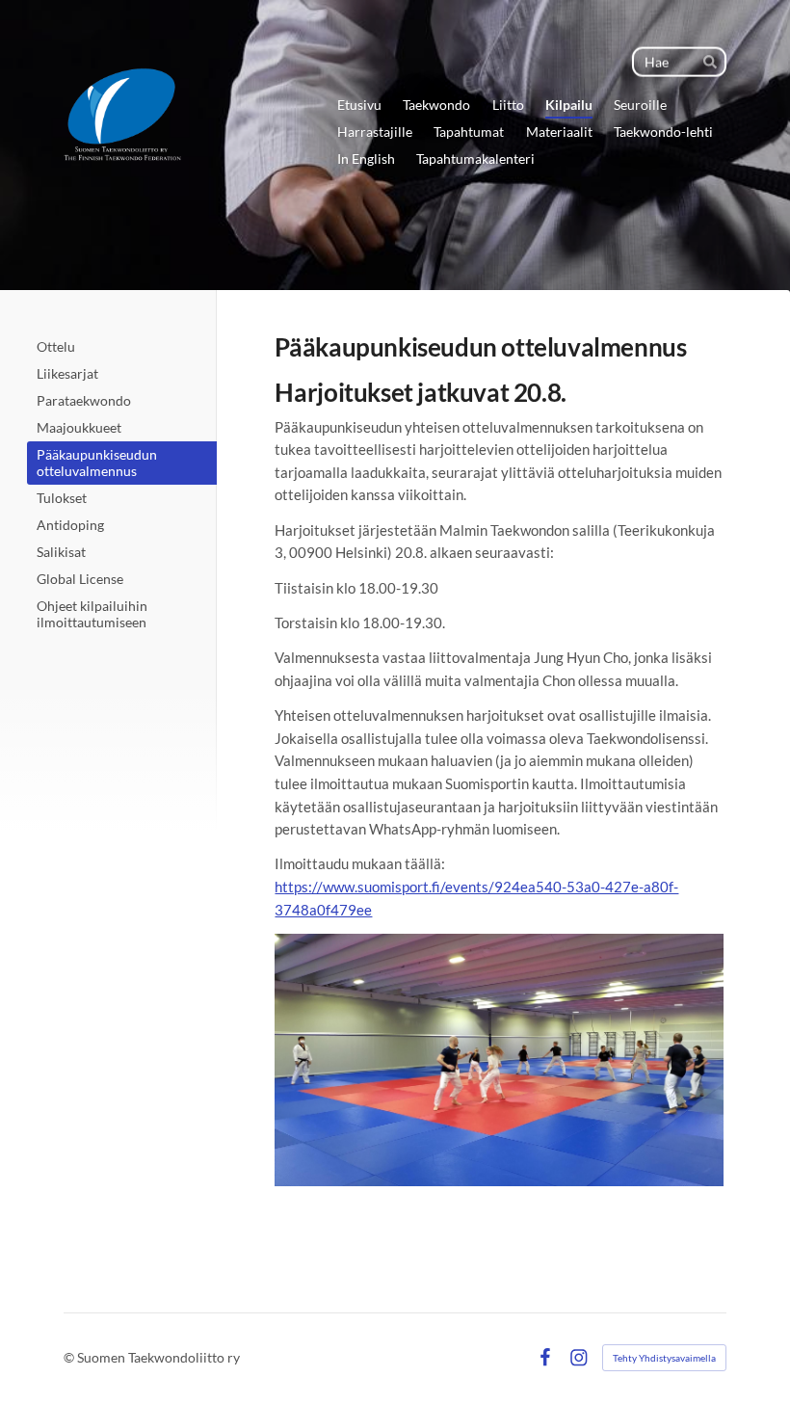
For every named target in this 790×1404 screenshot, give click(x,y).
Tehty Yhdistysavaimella (664, 1358)
